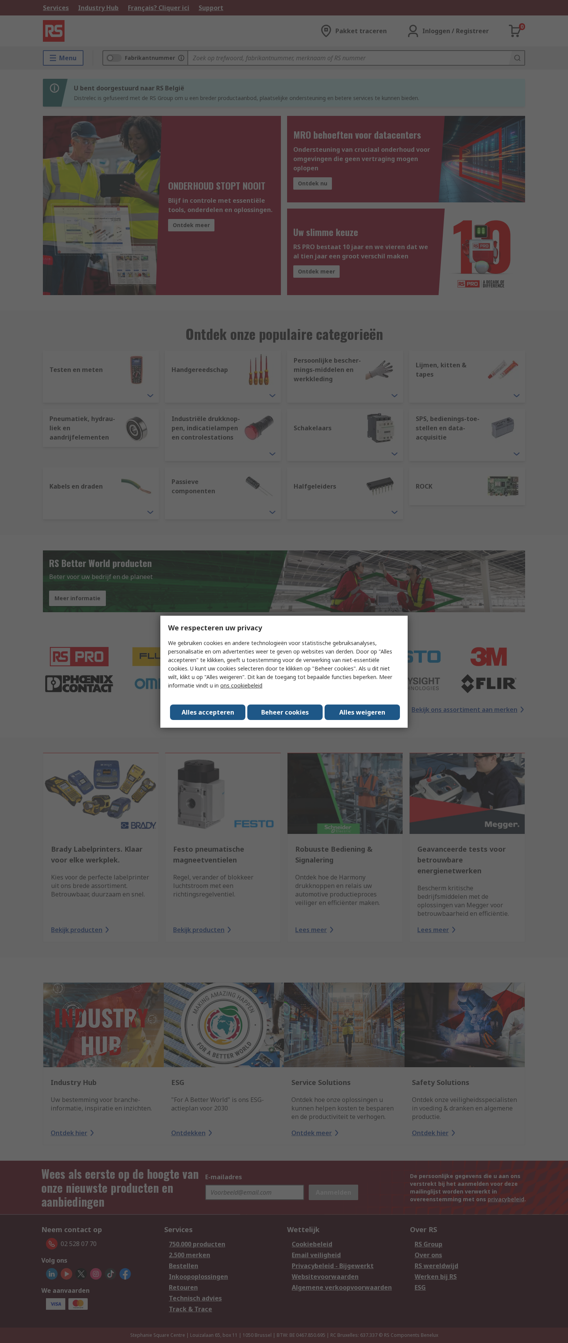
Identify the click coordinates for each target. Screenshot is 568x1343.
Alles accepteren (208, 712)
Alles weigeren (362, 712)
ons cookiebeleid (241, 685)
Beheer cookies (285, 712)
